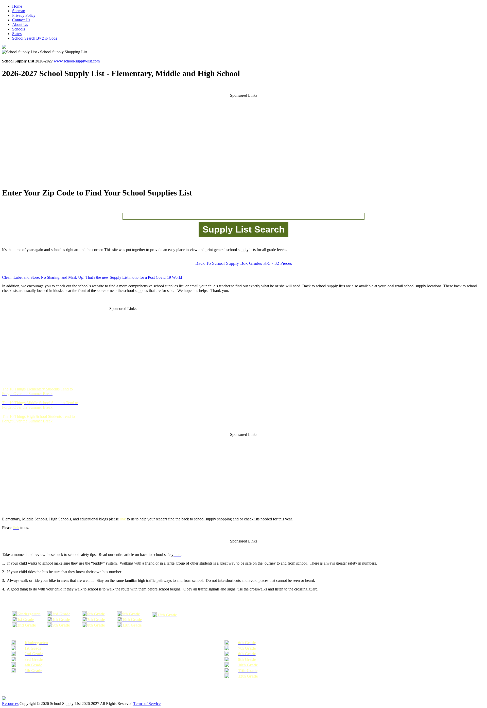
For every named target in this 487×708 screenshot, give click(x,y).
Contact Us (21, 20)
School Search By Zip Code (34, 38)
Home (17, 6)
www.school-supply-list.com (77, 61)
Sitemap (18, 11)
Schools (18, 29)
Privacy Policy (24, 15)
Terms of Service (147, 703)
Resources (10, 703)
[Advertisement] (243, 137)
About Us (20, 24)
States (17, 33)
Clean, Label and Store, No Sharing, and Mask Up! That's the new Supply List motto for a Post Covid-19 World (92, 277)
